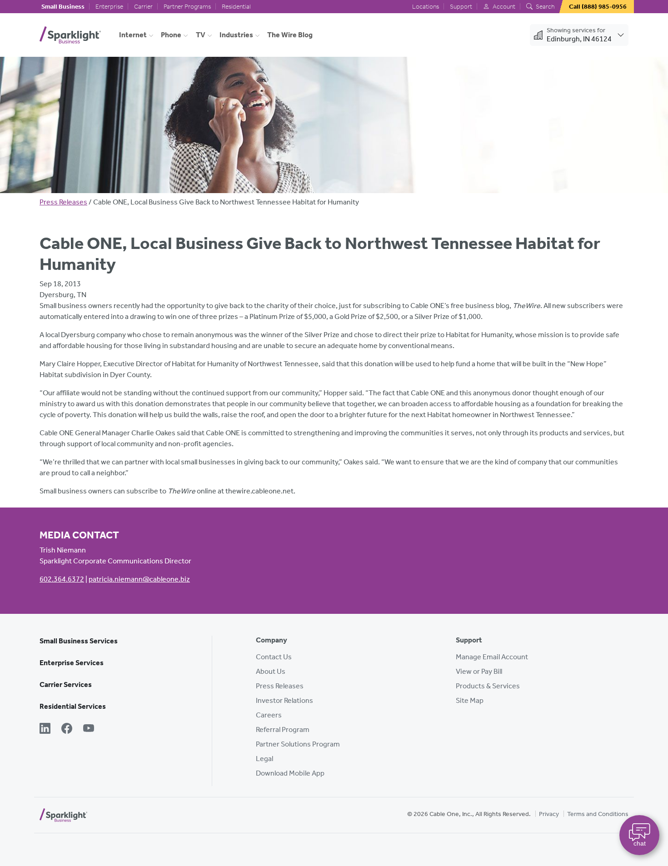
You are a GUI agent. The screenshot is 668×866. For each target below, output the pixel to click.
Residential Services (73, 706)
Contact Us (274, 656)
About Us (270, 671)
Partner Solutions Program (298, 744)
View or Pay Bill (479, 671)
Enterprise (109, 6)
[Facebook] (66, 729)
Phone (171, 34)
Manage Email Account (492, 656)
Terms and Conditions (597, 814)
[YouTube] (88, 729)
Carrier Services (66, 684)
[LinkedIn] (45, 729)
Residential (236, 6)
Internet (133, 34)
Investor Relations (284, 700)
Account (503, 6)
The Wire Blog (290, 34)
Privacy (549, 814)
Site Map (470, 700)
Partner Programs (187, 6)
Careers (269, 715)
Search (544, 6)
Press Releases (63, 202)
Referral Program (282, 729)
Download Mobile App (290, 773)
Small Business (63, 6)
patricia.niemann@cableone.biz (139, 579)
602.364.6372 (62, 579)
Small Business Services (79, 641)
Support (461, 6)
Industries (236, 34)
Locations (425, 6)
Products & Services (488, 686)
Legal (264, 758)
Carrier (143, 6)
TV (200, 34)
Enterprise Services (72, 662)
